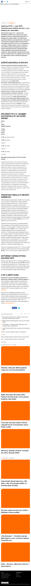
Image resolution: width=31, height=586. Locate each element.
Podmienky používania (5, 573)
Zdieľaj (4, 1)
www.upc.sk (3, 290)
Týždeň (25, 313)
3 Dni (22, 313)
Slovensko (13, 22)
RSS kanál (18, 575)
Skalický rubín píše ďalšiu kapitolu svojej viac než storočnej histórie (15, 321)
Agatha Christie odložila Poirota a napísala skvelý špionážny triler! (16, 328)
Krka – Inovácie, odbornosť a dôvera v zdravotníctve (14, 332)
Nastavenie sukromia (5, 577)
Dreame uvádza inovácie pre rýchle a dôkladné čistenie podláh (14, 511)
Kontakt (17, 573)
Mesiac (28, 313)
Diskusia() (13, 23)
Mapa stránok (18, 576)
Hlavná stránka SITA (4, 576)
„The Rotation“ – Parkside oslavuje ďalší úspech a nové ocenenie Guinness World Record (14, 325)
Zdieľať (14, 307)
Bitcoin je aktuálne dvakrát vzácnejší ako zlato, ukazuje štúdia (15, 337)
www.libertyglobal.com (10, 303)
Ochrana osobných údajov (6, 575)
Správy (9, 22)
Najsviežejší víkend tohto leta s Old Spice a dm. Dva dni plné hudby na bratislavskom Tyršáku (15, 317)
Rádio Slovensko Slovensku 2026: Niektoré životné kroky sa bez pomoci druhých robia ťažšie (15, 396)
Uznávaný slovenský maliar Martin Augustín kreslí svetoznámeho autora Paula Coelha (14, 424)
